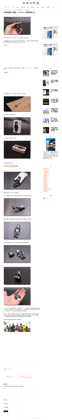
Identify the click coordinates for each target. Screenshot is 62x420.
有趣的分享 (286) (46, 178)
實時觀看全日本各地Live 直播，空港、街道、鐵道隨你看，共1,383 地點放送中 (54, 110)
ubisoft (8, 369)
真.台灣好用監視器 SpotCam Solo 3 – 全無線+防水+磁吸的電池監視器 (54, 72)
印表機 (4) (45, 173)
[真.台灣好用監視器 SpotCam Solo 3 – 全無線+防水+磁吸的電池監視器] (46, 73)
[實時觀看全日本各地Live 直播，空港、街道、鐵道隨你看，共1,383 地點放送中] (46, 111)
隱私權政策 (35, 418)
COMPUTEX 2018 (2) (47, 170)
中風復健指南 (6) (46, 171)
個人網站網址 (6, 407)
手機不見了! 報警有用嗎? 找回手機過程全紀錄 (54, 81)
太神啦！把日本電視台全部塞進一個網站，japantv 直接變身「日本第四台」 (54, 101)
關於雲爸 (33, 418)
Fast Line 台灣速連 (42, 418)
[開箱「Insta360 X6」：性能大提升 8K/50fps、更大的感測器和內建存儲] (46, 121)
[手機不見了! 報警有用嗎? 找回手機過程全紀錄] (46, 83)
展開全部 (44, 168)
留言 (5, 388)
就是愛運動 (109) (46, 175)
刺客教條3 (10, 369)
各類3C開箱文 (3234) (47, 174)
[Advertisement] (22, 346)
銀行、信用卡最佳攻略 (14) (47, 189)
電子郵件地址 (6, 403)
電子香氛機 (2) (46, 190)
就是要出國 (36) (46, 176)
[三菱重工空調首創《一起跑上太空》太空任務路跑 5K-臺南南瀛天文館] (46, 130)
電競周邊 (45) (46, 191)
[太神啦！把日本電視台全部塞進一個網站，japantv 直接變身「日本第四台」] (46, 102)
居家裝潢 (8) (45, 177)
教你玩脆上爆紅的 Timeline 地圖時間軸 (54, 90)
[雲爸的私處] (31, 5)
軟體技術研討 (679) (46, 188)
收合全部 (47, 168)
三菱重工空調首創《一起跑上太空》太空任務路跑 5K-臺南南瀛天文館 (54, 129)
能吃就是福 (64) (46, 187)
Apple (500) (45, 169)
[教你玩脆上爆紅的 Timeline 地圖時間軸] (46, 92)
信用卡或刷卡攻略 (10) (47, 172)
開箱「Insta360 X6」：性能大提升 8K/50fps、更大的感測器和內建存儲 (54, 120)
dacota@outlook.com (51, 158)
